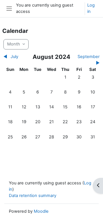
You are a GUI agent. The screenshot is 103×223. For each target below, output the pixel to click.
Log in (91, 8)
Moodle (41, 211)
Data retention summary (32, 195)
